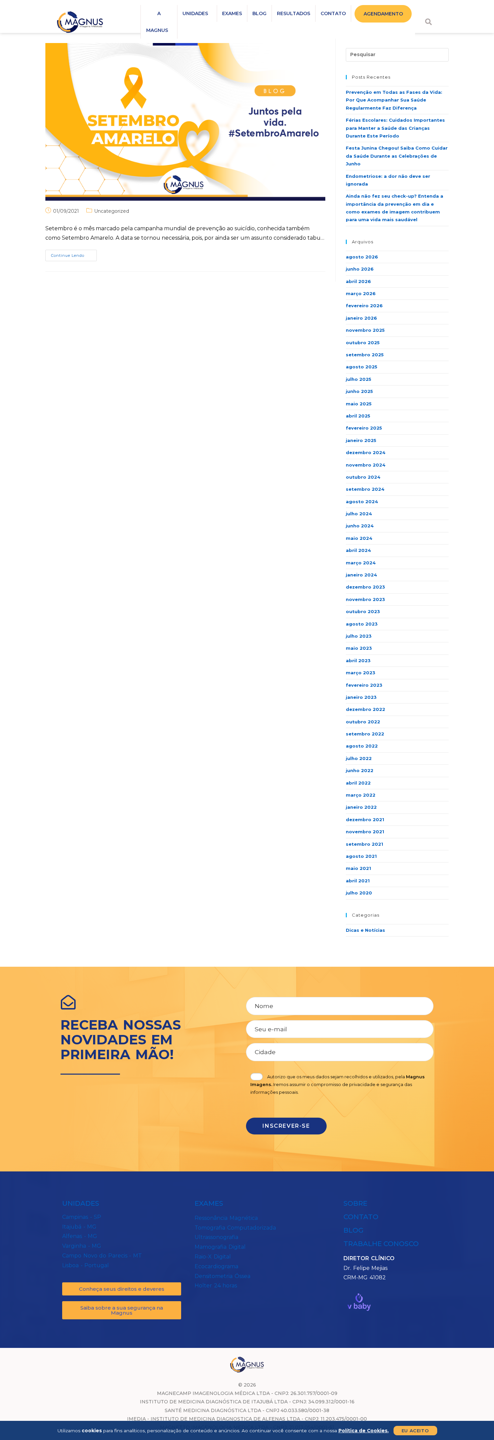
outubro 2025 (363, 342)
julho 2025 (358, 379)
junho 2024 (360, 525)
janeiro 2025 (361, 440)
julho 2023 (359, 636)
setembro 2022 (365, 733)
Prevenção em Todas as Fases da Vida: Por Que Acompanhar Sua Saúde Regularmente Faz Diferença (394, 100)
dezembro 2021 (365, 819)
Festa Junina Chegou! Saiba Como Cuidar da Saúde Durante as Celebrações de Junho (397, 155)
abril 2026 (358, 281)
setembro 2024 (365, 489)
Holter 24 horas (216, 1285)
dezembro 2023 (365, 587)
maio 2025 (359, 403)
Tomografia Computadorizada (235, 1228)
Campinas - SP (81, 1217)
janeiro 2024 (361, 574)
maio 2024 (359, 538)
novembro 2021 (365, 831)
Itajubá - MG (79, 1227)
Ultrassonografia (216, 1237)
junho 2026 (360, 269)
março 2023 (360, 672)
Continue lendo (74, 254)
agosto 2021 (361, 856)
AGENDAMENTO (383, 14)
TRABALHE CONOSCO (381, 1244)
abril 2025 (358, 415)
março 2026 (361, 293)
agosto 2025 (361, 366)
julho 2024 (359, 513)
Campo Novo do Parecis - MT (102, 1255)
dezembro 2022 (365, 709)
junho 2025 (359, 391)
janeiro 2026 (361, 318)
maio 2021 (358, 868)
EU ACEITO (415, 1430)
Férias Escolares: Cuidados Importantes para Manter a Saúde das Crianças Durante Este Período (395, 127)
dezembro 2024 (365, 452)
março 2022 (360, 795)
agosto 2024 (362, 501)
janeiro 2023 (361, 697)
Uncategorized (111, 211)
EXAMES (232, 13)
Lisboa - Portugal (85, 1265)
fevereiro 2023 (364, 685)
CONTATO (333, 13)
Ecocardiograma (216, 1266)
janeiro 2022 (361, 807)
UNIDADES (195, 13)
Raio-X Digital (213, 1256)
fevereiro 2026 (364, 305)
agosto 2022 (362, 746)
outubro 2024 (363, 477)
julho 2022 (359, 758)
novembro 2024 (365, 465)
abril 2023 (358, 660)
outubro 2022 (363, 721)
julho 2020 (359, 892)
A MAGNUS (157, 21)
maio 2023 (359, 648)
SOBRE (355, 1203)
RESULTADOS (293, 13)
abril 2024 (358, 550)
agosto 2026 (362, 256)
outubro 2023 (363, 611)
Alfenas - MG (79, 1236)
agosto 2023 (362, 624)
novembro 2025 (365, 330)
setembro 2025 (365, 354)
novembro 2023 (365, 599)
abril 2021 (358, 880)
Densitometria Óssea (222, 1276)
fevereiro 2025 (364, 428)
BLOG (259, 13)
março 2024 (361, 562)
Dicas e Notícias (365, 930)
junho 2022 (359, 770)
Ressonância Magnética (226, 1218)
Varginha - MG (81, 1246)
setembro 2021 (364, 844)
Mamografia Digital (220, 1247)
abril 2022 (358, 783)
